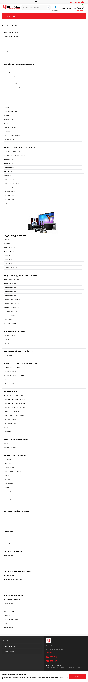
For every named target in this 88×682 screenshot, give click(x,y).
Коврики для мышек (10, 103)
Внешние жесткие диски (11, 76)
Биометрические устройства (12, 279)
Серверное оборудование (16, 439)
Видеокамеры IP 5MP (10, 291)
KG (83, 2)
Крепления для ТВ (9, 539)
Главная (4, 2)
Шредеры (7, 563)
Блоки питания (8, 159)
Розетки (6, 623)
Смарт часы (7, 343)
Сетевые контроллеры (10, 311)
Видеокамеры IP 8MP (10, 295)
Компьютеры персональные (12, 44)
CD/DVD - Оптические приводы (12, 151)
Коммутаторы (8, 463)
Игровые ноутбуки (9, 40)
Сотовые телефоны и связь (16, 511)
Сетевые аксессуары (10, 495)
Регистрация (78, 2)
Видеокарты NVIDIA (9, 167)
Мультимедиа (8, 355)
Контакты (29, 2)
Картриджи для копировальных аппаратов (16, 399)
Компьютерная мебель (10, 111)
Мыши (6, 123)
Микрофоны (7, 115)
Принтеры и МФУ (12, 391)
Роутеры (6, 487)
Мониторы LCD (8, 119)
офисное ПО (7, 131)
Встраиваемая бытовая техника (13, 579)
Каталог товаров (10, 16)
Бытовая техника (9, 575)
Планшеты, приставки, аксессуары (20, 363)
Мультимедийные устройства (18, 351)
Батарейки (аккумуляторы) (12, 335)
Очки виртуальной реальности (12, 135)
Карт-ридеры (8, 92)
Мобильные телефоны (10, 515)
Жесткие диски (8, 171)
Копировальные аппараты (11, 411)
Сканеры (6, 427)
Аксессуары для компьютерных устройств (16, 155)
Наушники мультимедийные (12, 127)
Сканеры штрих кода (10, 315)
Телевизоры (9, 531)
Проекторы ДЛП (8, 259)
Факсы (6, 523)
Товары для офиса (13, 551)
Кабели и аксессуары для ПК (12, 88)
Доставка (20, 2)
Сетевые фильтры (9, 139)
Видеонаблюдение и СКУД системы (20, 276)
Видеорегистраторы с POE (11, 303)
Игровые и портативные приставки (14, 375)
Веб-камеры (7, 72)
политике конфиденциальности (18, 679)
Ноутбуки (7, 52)
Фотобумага (7, 431)
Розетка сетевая (8, 483)
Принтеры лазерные (10, 419)
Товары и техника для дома (17, 571)
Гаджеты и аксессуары (15, 331)
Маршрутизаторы (9, 467)
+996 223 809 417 (66, 8)
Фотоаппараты (8, 603)
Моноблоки (7, 48)
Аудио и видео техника (15, 236)
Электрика (9, 611)
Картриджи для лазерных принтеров (14, 403)
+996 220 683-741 (66, 6)
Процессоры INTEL (9, 199)
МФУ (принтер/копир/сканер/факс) (14, 415)
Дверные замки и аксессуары (12, 307)
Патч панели (7, 479)
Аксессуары (7, 243)
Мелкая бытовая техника (11, 587)
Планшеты (7, 379)
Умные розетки (8, 503)
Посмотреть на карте (52, 652)
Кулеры (6, 203)
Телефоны (7, 519)
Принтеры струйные (10, 423)
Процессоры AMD (9, 195)
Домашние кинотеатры (10, 247)
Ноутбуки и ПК (11, 32)
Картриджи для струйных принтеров (14, 407)
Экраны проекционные (10, 267)
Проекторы (7, 255)
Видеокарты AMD (9, 163)
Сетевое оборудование (15, 455)
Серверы (6, 443)
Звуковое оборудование (11, 251)
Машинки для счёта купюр (11, 559)
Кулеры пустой (8, 187)
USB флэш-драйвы (9, 68)
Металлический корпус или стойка (14, 471)
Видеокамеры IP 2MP (10, 283)
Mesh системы (8, 459)
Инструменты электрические (12, 619)
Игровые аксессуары (10, 80)
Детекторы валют (9, 555)
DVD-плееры (7, 239)
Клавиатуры (7, 99)
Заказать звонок (79, 10)
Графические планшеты (11, 371)
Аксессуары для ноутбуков (11, 36)
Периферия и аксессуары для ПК (19, 64)
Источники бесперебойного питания (14, 84)
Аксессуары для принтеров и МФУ (13, 395)
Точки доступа (8, 499)
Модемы (6, 475)
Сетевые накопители (10, 447)
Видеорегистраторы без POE (12, 299)
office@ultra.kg (56, 665)
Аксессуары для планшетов (12, 367)
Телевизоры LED (8, 543)
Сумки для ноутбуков (10, 56)
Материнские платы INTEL (11, 183)
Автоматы (7, 615)
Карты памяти (8, 96)
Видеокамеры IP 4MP (10, 287)
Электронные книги (9, 383)
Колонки (6, 107)
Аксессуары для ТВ (9, 535)
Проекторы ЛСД (8, 263)
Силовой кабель (8, 627)
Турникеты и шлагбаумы (11, 323)
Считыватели (8, 319)
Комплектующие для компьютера (20, 148)
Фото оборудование (13, 595)
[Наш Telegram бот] (54, 7)
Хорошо (77, 676)
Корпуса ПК (7, 175)
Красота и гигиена (9, 583)
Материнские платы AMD (11, 179)
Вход (71, 2)
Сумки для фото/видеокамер (12, 599)
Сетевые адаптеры (9, 491)
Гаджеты (6, 339)
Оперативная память (10, 191)
